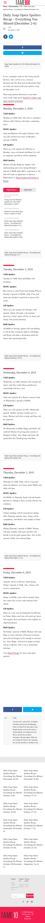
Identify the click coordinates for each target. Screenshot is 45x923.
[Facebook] (5, 37)
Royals (13, 879)
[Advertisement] (22, 682)
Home (5, 6)
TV (21, 6)
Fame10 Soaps (13, 653)
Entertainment (14, 6)
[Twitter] (11, 37)
